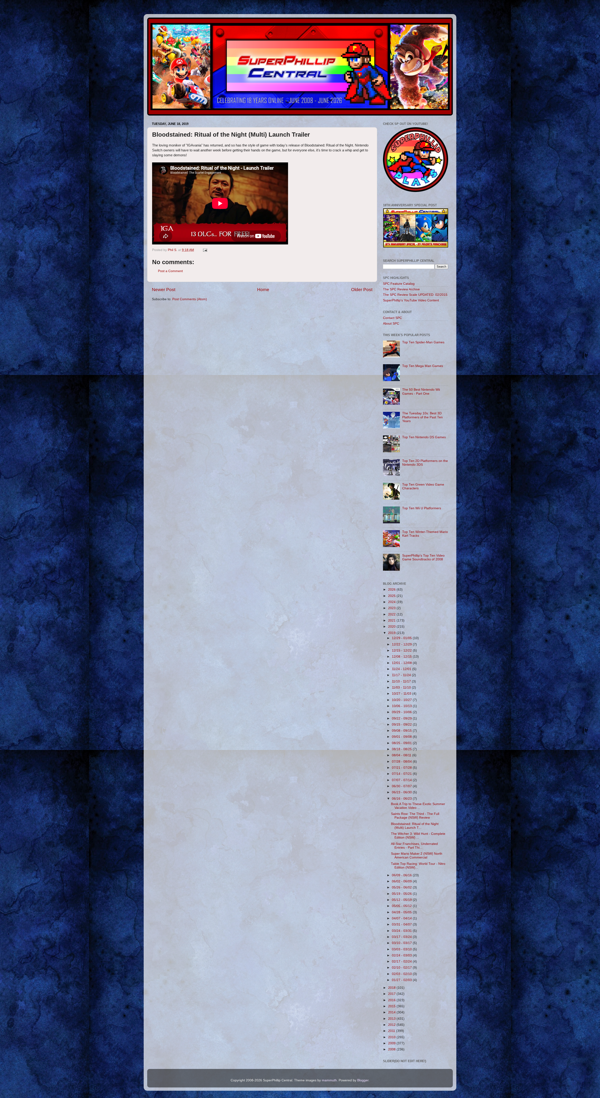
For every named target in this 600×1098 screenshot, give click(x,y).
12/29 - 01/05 (402, 638)
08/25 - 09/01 (402, 743)
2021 (392, 620)
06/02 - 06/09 (402, 881)
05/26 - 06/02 (402, 887)
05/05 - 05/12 (402, 906)
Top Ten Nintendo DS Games (424, 437)
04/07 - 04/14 (402, 918)
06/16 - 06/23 (402, 798)
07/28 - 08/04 (402, 761)
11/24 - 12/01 (402, 669)
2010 (392, 1037)
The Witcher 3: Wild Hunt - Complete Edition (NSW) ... (418, 835)
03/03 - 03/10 (402, 949)
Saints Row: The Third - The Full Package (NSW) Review (415, 815)
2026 (392, 589)
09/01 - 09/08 (402, 736)
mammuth (329, 1080)
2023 (392, 608)
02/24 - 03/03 (402, 955)
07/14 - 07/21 (402, 774)
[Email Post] (204, 250)
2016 (392, 1000)
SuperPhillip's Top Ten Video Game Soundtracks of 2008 (423, 557)
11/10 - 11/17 (402, 681)
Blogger (362, 1080)
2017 (392, 994)
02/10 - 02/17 (402, 967)
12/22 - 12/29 (402, 644)
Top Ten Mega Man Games (422, 366)
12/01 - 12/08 (402, 663)
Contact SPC (392, 318)
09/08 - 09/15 (402, 730)
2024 (392, 602)
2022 (392, 614)
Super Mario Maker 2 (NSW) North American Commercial (416, 855)
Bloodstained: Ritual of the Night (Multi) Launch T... (415, 825)
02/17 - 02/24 (402, 961)
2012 (392, 1025)
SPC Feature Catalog (399, 283)
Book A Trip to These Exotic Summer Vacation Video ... (418, 805)
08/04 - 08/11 (402, 755)
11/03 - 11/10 (402, 687)
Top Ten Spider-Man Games (423, 342)
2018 (392, 987)
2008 (392, 1049)
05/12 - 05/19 (402, 900)
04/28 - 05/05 (402, 912)
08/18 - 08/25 (402, 749)
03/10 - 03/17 (402, 943)
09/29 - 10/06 (402, 712)
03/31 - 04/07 (402, 924)
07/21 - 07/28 (402, 767)
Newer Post (163, 289)
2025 (392, 596)
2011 (392, 1031)
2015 (392, 1006)
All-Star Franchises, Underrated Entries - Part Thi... (414, 845)
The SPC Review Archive (401, 289)
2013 (392, 1018)
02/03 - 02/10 (402, 974)
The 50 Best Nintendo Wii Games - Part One (421, 391)
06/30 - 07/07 (402, 786)
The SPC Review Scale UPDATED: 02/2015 (415, 294)
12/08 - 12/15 (402, 656)
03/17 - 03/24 (402, 937)
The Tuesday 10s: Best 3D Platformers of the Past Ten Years (422, 417)
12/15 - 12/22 (402, 650)
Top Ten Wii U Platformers (421, 508)
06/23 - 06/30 (402, 792)
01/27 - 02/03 (402, 980)
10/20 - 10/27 (402, 700)
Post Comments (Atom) (189, 299)
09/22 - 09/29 (402, 718)
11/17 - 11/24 (402, 675)
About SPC (391, 323)
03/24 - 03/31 (402, 931)
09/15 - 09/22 (402, 724)
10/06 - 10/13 (402, 706)
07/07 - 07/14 (402, 780)
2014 (392, 1012)
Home (263, 289)
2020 (392, 626)
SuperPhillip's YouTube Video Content (411, 300)
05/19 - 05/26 (402, 894)
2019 (392, 633)
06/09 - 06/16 (402, 875)
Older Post (361, 289)
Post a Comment (170, 271)
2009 (392, 1043)
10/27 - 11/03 (402, 693)
